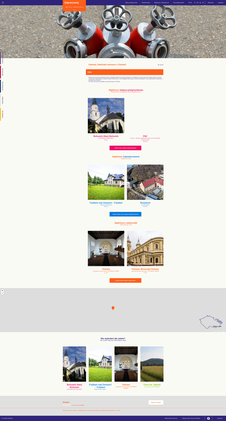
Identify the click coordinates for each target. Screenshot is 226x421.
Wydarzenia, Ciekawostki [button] (161, 2)
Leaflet (217, 331)
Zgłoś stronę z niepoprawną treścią (74, 7)
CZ (195, 2)
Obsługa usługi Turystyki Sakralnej (191, 418)
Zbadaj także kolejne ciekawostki (125, 280)
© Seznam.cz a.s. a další (222, 331)
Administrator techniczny (171, 418)
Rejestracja (211, 2)
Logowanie (220, 2)
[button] (113, 308)
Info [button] (189, 2)
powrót (161, 64)
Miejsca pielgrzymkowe (131, 2)
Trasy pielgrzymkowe (178, 2)
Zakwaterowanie (146, 2)
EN (197, 2)
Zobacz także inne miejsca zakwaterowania (125, 214)
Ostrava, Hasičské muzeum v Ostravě (107, 64)
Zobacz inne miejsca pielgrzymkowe (125, 148)
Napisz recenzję (156, 402)
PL (200, 2)
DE (203, 2)
